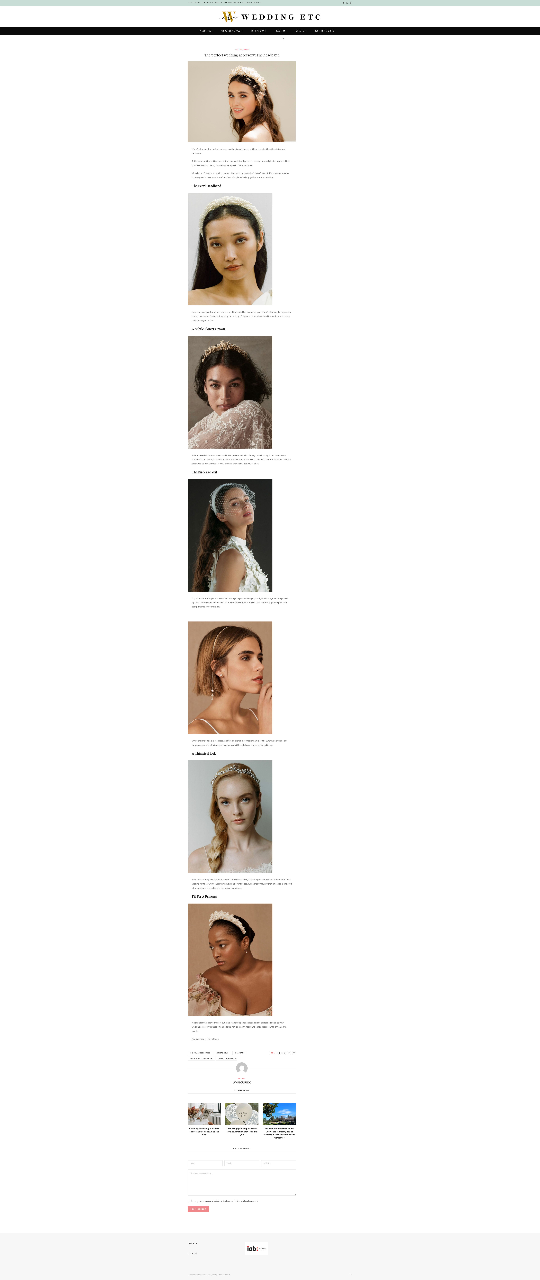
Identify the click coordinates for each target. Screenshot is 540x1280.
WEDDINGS (205, 31)
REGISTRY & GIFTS (324, 31)
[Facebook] (174, 158)
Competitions (266, 38)
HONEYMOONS (258, 31)
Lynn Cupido (242, 1082)
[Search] (282, 38)
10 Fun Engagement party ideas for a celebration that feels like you (241, 1131)
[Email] (174, 180)
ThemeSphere (224, 1274)
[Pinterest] (174, 172)
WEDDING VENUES (230, 31)
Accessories (242, 49)
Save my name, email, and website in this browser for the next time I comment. (224, 1201)
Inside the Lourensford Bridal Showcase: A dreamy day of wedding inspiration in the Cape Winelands (279, 1133)
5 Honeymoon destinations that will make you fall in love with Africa (236, 3)
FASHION (281, 31)
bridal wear (223, 1053)
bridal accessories (200, 1053)
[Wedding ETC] (270, 16)
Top (350, 1274)
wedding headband (228, 1058)
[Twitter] (174, 165)
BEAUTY (300, 31)
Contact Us (192, 1253)
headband (240, 1053)
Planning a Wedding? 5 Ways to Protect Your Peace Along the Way (204, 1131)
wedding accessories (201, 1058)
